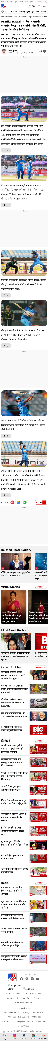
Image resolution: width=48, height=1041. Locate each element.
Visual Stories (10, 587)
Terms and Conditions (23, 1002)
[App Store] (30, 989)
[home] (2, 11)
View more (39, 587)
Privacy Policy (33, 998)
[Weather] (30, 6)
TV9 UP (30, 1021)
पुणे (33, 11)
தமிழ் (45, 2)
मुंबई (28, 11)
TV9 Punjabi (35, 1017)
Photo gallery (21, 16)
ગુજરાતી (33, 2)
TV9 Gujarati (23, 1017)
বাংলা (26, 2)
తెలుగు (21, 2)
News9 (9, 2)
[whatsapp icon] (25, 502)
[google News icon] (19, 502)
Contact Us (9, 993)
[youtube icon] (12, 502)
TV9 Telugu (25, 1012)
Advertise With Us (33, 993)
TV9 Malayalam (18, 1021)
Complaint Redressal (16, 998)
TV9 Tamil (6, 1021)
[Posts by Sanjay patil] (4, 51)
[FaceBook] (21, 978)
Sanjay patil (12, 51)
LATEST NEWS (11, 11)
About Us (20, 993)
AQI (33, 6)
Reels (4, 883)
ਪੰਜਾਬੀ (39, 2)
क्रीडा (37, 11)
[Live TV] (38, 6)
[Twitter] (26, 978)
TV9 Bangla (11, 1017)
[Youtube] (37, 978)
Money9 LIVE (23, 1025)
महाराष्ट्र (22, 11)
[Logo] (3, 6)
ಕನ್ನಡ (15, 2)
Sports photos (35, 16)
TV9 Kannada (37, 1012)
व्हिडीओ (5, 741)
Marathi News (7, 16)
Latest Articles (11, 667)
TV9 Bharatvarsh (11, 1012)
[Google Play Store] (15, 987)
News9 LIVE (40, 1021)
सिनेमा (43, 11)
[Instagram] (32, 978)
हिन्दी (3, 2)
